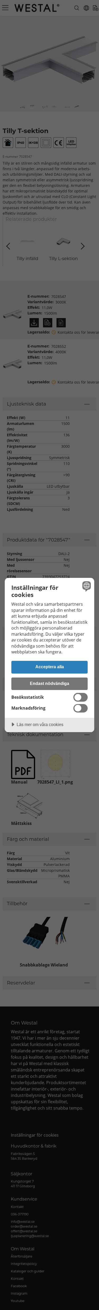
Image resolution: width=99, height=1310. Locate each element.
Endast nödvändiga (49, 683)
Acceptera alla (49, 666)
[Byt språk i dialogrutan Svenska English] (86, 586)
